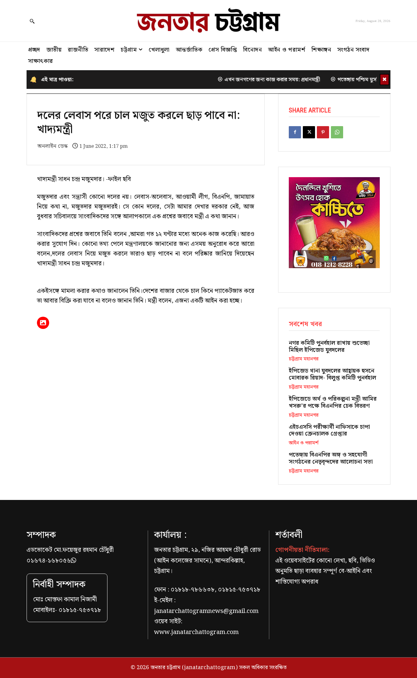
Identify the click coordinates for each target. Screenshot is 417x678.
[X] (309, 132)
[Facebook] (295, 132)
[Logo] (208, 20)
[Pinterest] (323, 132)
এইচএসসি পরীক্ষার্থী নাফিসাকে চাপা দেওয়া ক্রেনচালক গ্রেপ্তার (329, 430)
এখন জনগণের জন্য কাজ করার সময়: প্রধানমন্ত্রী (263, 79)
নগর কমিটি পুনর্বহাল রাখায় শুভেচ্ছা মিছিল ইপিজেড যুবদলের (329, 346)
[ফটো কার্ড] (43, 323)
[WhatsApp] (337, 132)
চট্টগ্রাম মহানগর (303, 359)
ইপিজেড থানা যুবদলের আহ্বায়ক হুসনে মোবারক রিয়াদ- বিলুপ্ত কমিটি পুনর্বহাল (332, 374)
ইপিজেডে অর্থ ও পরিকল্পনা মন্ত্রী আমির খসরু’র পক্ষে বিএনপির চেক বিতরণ (333, 402)
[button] (32, 21)
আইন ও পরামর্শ (303, 443)
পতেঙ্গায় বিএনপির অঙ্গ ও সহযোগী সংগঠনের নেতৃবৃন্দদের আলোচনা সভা (331, 458)
